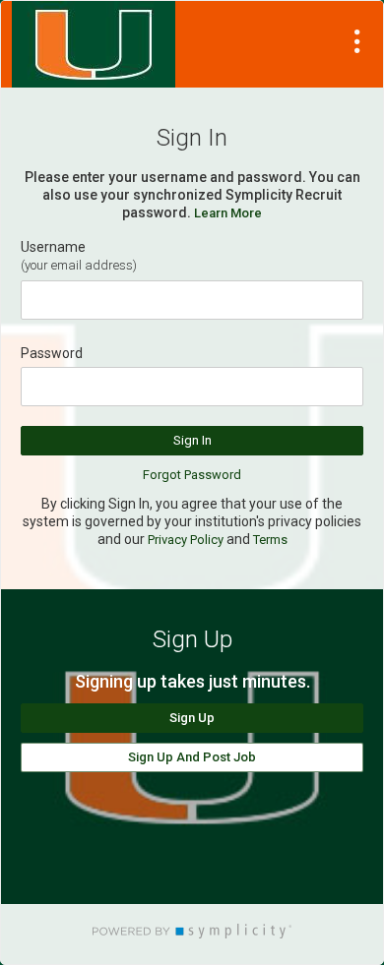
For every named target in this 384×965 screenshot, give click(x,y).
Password (52, 353)
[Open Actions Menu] (357, 41)
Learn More (228, 213)
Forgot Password (192, 474)
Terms (270, 539)
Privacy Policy (186, 539)
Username (53, 247)
